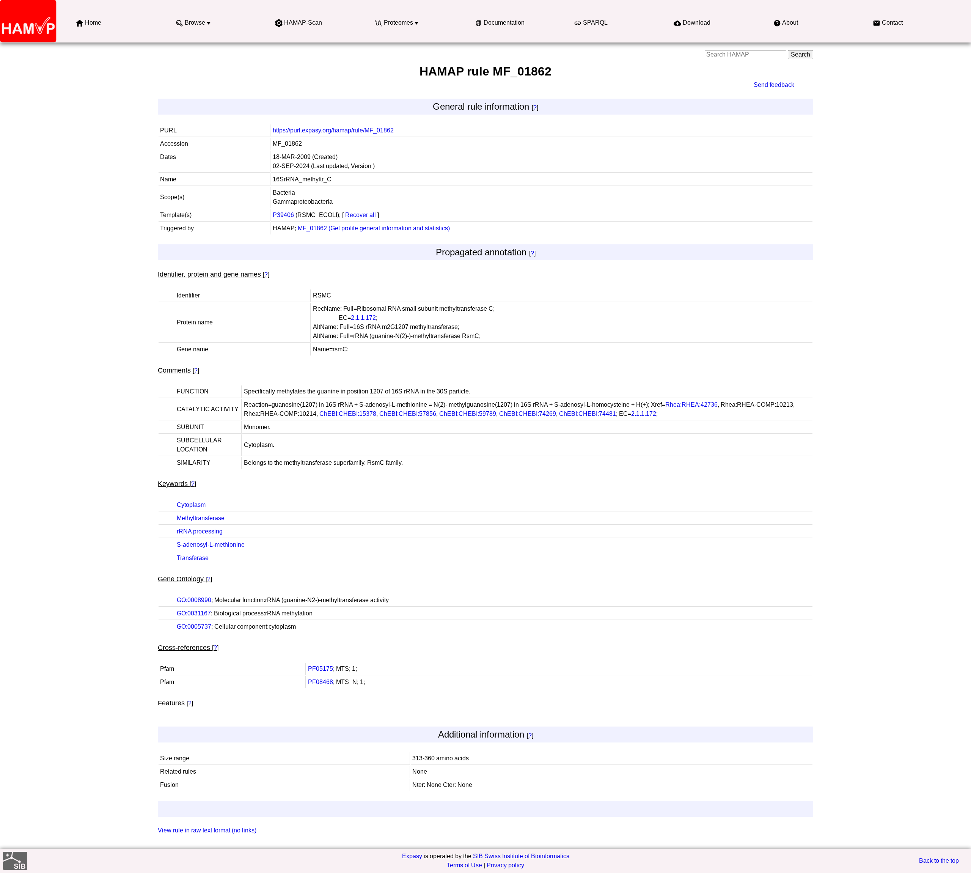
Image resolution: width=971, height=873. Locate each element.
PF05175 (320, 668)
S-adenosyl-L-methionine (211, 544)
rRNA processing (200, 531)
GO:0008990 (194, 600)
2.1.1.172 (363, 318)
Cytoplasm (191, 505)
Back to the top (939, 860)
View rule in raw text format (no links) (207, 830)
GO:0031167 (194, 613)
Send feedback (774, 85)
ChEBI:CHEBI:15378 (347, 414)
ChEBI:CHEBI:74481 (587, 414)
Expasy (412, 856)
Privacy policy (505, 865)
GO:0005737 (194, 626)
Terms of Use (464, 865)
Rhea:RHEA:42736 (691, 404)
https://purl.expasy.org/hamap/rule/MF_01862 (333, 130)
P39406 (283, 215)
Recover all (360, 215)
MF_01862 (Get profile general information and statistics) (374, 228)
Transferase (193, 558)
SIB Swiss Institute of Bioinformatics (521, 856)
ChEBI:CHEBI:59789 (467, 414)
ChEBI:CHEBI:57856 (407, 414)
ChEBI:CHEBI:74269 (527, 414)
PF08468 (320, 682)
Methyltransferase (201, 518)
